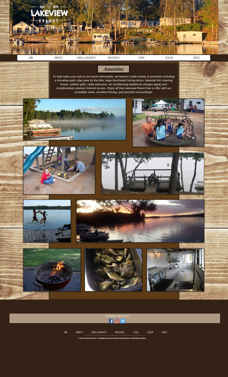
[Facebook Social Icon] (111, 321)
